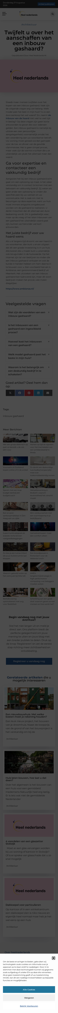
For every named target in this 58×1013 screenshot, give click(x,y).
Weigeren (29, 998)
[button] (53, 958)
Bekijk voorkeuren (29, 1006)
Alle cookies (29, 989)
